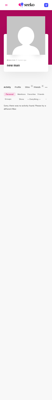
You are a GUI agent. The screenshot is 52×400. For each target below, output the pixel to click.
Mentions (21, 94)
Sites (27, 86)
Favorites (32, 94)
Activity (7, 87)
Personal (10, 94)
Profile (18, 87)
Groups (8, 99)
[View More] (46, 87)
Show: (21, 99)
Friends (37, 86)
